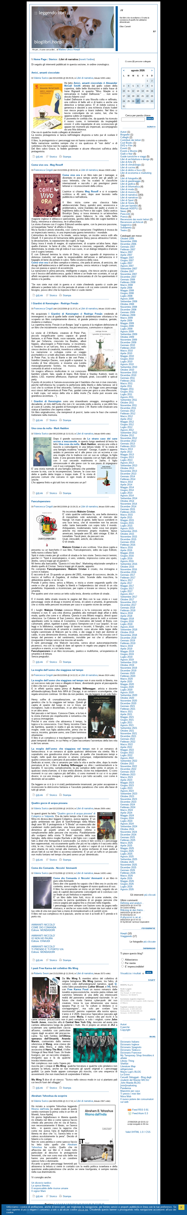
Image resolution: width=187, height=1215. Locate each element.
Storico (53, 59)
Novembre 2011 (128, 405)
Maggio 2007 (127, 257)
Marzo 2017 (126, 580)
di (75, 313)
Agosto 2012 (127, 430)
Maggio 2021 (127, 717)
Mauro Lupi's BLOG (130, 1071)
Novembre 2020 (128, 700)
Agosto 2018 (127, 626)
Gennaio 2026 (127, 870)
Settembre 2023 (128, 793)
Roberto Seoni (41, 973)
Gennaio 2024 (127, 804)
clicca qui (83, 1209)
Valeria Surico (41, 78)
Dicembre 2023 (128, 801)
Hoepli (123, 933)
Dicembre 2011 (128, 408)
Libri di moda (127, 189)
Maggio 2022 (127, 750)
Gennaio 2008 (127, 279)
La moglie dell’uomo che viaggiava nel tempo (57, 670)
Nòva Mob (125, 1096)
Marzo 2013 (126, 449)
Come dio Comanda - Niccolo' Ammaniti (54, 868)
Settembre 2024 (128, 826)
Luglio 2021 (126, 722)
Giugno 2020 (127, 687)
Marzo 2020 (126, 678)
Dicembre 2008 (128, 309)
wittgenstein (126, 1069)
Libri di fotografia (129, 178)
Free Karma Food (77, 989)
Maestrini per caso (130, 1091)
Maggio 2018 (127, 618)
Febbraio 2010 (127, 348)
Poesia (124, 216)
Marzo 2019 (126, 646)
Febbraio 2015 (127, 512)
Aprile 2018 (126, 616)
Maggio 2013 (127, 454)
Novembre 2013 (128, 471)
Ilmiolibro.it (148, 1055)
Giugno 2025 (127, 851)
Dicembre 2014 (128, 506)
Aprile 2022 (126, 747)
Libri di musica (128, 192)
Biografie (125, 134)
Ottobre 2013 (127, 468)
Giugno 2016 (127, 555)
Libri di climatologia (130, 164)
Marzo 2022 (126, 744)
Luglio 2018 (126, 624)
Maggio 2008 (127, 290)
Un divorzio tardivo (41, 1182)
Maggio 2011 (127, 389)
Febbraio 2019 (127, 643)
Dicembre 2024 (128, 834)
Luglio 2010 (126, 361)
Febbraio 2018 (127, 610)
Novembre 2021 (128, 733)
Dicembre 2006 (128, 244)
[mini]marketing (128, 1085)
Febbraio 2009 (127, 315)
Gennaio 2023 (127, 771)
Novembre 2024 (128, 832)
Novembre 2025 (128, 864)
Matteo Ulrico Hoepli (69, 49)
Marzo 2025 (126, 842)
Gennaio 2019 (127, 640)
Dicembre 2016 (128, 572)
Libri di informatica (130, 186)
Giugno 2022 (127, 752)
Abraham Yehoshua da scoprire (49, 1096)
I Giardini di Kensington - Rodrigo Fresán (54, 303)
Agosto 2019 (127, 659)
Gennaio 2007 (127, 246)
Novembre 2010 (128, 372)
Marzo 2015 (126, 514)
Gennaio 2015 (127, 509)
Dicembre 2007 (128, 276)
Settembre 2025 (128, 859)
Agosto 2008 (127, 298)
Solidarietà (125, 227)
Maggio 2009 (127, 323)
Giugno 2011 (126, 391)
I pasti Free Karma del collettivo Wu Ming (54, 968)
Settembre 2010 (128, 367)
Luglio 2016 (126, 558)
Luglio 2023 (126, 788)
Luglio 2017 (126, 591)
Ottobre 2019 (127, 665)
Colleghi (124, 137)
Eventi (123, 148)
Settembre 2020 (128, 695)
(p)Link (39, 156)
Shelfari (124, 1063)
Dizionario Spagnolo (130, 1047)
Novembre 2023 (128, 799)
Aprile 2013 (126, 451)
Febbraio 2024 (127, 807)
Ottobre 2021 (127, 730)
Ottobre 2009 (127, 337)
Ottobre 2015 (127, 533)
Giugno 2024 (127, 818)
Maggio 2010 (127, 356)
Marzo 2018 (126, 613)
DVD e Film (126, 145)
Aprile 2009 (126, 320)
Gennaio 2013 (127, 443)
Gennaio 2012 (127, 410)
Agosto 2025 (127, 856)
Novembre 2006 (128, 241)
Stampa (66, 156)
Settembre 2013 (128, 465)
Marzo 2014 (126, 482)
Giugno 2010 (127, 358)
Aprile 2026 (126, 878)
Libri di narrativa (85, 78)
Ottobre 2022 (127, 763)
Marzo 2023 (126, 777)
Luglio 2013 (126, 460)
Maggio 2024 (127, 815)
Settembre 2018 (128, 629)
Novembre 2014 (128, 503)
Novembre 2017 (128, 602)
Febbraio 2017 (127, 577)
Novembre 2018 (128, 635)
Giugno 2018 (127, 621)
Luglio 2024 (126, 821)
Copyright (125, 1030)
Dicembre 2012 (128, 441)
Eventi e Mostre (128, 151)
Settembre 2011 (128, 399)
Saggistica (125, 224)
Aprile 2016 (126, 550)
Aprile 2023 (126, 780)
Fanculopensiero (40, 501)
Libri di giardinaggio (130, 181)
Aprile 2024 (126, 812)
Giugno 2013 (127, 457)
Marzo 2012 (126, 416)
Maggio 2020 (127, 684)
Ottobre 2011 (127, 402)
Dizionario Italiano (129, 1041)
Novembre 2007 (128, 274)
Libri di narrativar (129, 197)
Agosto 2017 (127, 594)
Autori (123, 132)
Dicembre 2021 (128, 736)
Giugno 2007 (127, 260)
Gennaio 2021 (127, 706)
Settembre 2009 (128, 334)
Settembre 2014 (128, 498)
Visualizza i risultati (130, 973)
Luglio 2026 (126, 886)
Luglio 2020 (126, 689)
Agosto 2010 (127, 364)
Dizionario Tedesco (130, 1050)
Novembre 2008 (128, 307)
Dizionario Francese (130, 1052)
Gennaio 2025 (127, 837)
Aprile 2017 (126, 583)
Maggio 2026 (127, 881)
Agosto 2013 (127, 462)
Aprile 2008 (126, 287)
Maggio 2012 (127, 421)
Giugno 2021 (127, 719)
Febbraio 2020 (127, 676)
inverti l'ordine (86, 59)
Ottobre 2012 (127, 435)
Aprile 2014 (126, 484)
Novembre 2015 (128, 536)
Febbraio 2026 (127, 873)
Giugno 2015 (127, 523)
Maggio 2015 (127, 520)
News (123, 211)
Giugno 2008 (127, 293)
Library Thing (127, 1061)
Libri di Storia (127, 203)
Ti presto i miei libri (130, 1093)
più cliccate (150, 941)
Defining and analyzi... (132, 903)
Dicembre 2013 (128, 473)
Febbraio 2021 (127, 708)
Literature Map (128, 1066)
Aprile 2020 (126, 681)
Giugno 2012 (127, 424)
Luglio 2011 (126, 394)
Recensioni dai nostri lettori (134, 219)
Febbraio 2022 (127, 741)
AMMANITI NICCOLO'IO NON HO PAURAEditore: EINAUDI (43, 938)
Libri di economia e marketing (135, 173)
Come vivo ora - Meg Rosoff (47, 165)
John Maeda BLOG (130, 1082)
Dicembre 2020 (128, 703)
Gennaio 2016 (127, 542)
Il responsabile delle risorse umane (49, 1188)
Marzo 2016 (126, 547)
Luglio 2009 (126, 328)
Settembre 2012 (128, 432)
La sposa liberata (40, 1185)
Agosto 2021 (127, 725)
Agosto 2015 (127, 528)
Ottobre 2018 (127, 632)
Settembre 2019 (128, 662)
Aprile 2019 (126, 648)
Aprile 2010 (126, 353)
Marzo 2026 (126, 875)
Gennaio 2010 (127, 345)
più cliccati (150, 894)
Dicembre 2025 (128, 867)
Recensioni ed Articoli (131, 222)
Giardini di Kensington (47, 401)
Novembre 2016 (128, 569)
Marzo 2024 (126, 810)
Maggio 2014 (127, 487)
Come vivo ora (71, 175)
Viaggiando (126, 936)
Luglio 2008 (126, 296)
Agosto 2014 (127, 495)
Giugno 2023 (127, 785)
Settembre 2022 (128, 760)
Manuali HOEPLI (129, 208)
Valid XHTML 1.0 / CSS (137, 1132)
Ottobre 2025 (127, 862)
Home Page (40, 59)
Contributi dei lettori (130, 140)
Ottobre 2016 (127, 566)
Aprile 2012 (126, 419)
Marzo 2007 (126, 252)
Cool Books (126, 142)
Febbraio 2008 (127, 282)
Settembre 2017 (128, 596)
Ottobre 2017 (127, 599)
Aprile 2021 (126, 714)
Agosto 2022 (127, 758)
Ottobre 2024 (127, 829)
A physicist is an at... (131, 917)
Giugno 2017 (127, 588)
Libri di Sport (127, 200)
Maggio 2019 (127, 651)
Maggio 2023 (127, 782)
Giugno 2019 (127, 654)
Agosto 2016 (127, 561)
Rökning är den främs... (132, 910)
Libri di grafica (127, 183)
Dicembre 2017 (128, 605)
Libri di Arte (126, 162)
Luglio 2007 (126, 263)
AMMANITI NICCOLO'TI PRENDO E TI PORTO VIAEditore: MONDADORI (47, 949)
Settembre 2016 (128, 564)
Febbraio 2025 (127, 840)
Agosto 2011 (126, 397)
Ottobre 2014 (127, 501)
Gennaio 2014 (127, 476)
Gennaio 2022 (127, 739)
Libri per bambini (129, 205)
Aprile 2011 (126, 386)
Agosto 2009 (127, 331)
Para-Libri (125, 214)
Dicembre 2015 (128, 539)
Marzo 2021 (126, 711)
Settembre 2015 (128, 531)
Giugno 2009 (127, 326)
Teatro (123, 230)
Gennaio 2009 (127, 312)
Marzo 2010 (126, 350)
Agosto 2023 (127, 791)
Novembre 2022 (128, 766)
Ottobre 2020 (127, 698)
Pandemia (125, 1088)
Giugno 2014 (127, 490)
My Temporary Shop (131, 1055)
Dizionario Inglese (129, 1044)
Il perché (124, 1027)
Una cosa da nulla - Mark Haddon (50, 428)
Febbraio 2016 (127, 544)
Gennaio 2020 (127, 673)
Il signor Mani (38, 1191)
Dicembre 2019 (128, 670)
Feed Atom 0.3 (140, 1113)
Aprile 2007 (126, 255)
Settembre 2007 (128, 268)
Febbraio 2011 (127, 380)
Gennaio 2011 (127, 378)
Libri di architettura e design (135, 159)
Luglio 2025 (126, 853)
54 (108, 986)
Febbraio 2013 (127, 446)
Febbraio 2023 (127, 774)
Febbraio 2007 (127, 249)
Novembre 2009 (128, 339)
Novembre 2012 (128, 438)
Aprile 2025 (126, 845)
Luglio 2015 (126, 525)
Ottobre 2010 (127, 369)
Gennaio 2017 (127, 575)
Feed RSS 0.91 (139, 1109)
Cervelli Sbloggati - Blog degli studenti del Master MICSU (135, 1078)
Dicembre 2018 (128, 637)
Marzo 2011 (126, 383)
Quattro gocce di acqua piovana (49, 803)
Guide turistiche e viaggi (133, 156)
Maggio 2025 (127, 848)
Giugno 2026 (127, 883)
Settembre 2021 (128, 728)
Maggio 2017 (127, 585)
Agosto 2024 (127, 823)
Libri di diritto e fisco (131, 170)
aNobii (123, 1058)
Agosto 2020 (127, 692)
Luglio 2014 (126, 492)
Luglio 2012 (126, 427)
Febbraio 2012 (127, 413)
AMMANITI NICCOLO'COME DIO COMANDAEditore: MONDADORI (43, 927)
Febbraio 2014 (127, 479)
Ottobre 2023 (127, 796)
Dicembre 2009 (128, 342)
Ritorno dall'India (40, 1109)
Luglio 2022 (126, 755)
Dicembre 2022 (128, 769)
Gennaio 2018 (127, 607)
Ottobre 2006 (127, 238)
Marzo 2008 (126, 285)
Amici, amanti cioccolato (45, 72)
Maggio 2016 (127, 553)
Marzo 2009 (126, 317)
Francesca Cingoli (43, 170)
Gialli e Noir (126, 153)
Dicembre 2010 (128, 375)
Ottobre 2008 (127, 304)
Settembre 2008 (128, 301)
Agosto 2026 (127, 889)
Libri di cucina (127, 167)
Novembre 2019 (128, 667)
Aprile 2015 (126, 517)
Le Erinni (125, 1074)
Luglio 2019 (126, 657)
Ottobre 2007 (127, 271)
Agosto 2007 (127, 266)
